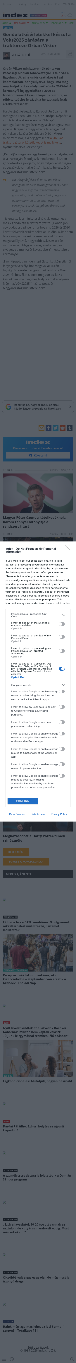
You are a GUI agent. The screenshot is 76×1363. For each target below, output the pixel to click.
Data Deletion (17, 814)
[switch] (62, 624)
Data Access (38, 814)
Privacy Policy (59, 814)
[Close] (68, 549)
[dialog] (38, 681)
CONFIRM (23, 801)
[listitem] (38, 615)
